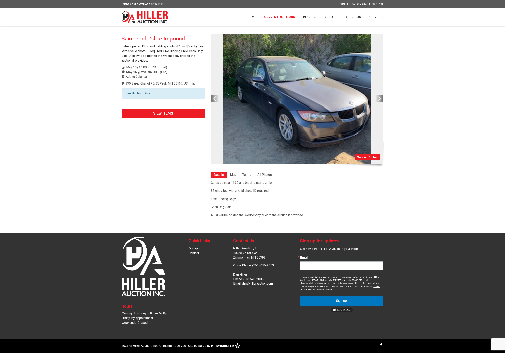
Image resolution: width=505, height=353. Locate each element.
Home (342, 4)
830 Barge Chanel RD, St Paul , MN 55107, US (156, 83)
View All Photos (367, 157)
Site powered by (199, 346)
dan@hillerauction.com (257, 283)
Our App (331, 17)
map (192, 83)
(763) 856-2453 (359, 4)
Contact (377, 4)
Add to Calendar (137, 77)
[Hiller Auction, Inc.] (145, 17)
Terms (246, 175)
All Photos (264, 175)
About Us (353, 17)
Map (233, 175)
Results (309, 17)
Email (304, 257)
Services (376, 17)
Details (219, 175)
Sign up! (342, 300)
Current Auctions (279, 17)
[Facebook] (381, 345)
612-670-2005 (253, 279)
